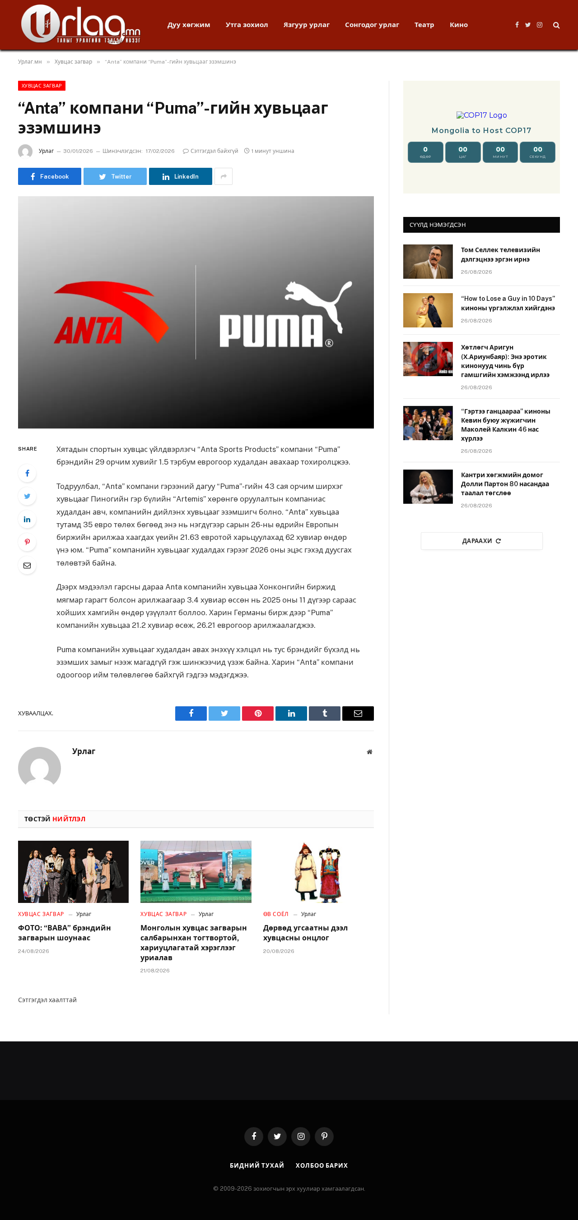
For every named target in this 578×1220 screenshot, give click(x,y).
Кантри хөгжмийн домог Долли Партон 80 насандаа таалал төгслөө (505, 484)
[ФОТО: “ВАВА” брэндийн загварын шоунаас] (73, 872)
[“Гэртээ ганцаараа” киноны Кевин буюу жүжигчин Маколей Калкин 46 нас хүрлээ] (428, 423)
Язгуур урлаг (307, 24)
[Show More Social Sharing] (223, 176)
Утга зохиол (247, 24)
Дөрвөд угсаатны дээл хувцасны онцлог (305, 933)
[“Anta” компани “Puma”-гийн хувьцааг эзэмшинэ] (196, 312)
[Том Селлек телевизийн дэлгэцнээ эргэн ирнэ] (428, 261)
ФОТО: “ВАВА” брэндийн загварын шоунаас (64, 933)
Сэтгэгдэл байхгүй (214, 151)
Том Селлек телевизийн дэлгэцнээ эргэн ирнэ (500, 254)
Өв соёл (276, 914)
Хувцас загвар (42, 85)
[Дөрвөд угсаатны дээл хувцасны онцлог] (318, 872)
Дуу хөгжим (189, 24)
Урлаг (46, 151)
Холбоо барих (322, 1165)
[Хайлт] (555, 25)
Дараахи (477, 541)
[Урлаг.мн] (81, 25)
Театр (424, 24)
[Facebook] (27, 473)
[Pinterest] (27, 542)
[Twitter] (27, 496)
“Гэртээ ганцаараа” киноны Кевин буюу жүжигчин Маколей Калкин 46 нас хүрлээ (505, 425)
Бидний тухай (257, 1165)
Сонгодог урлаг (372, 24)
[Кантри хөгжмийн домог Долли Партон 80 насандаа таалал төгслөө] (428, 487)
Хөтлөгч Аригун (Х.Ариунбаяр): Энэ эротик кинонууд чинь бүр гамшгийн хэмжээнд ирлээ (505, 361)
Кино (459, 24)
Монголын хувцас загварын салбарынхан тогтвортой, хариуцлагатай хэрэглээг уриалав (193, 943)
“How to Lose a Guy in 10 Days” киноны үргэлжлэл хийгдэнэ (508, 303)
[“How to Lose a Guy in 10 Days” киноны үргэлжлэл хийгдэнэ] (428, 310)
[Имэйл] (27, 565)
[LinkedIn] (27, 519)
